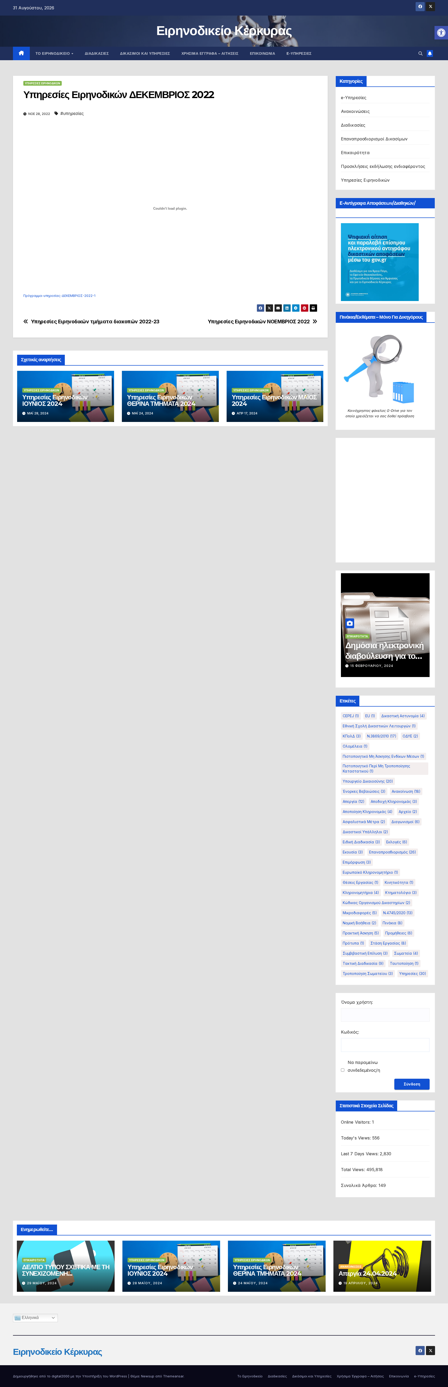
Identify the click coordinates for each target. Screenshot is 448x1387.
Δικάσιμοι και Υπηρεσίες (145, 53)
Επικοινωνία (262, 53)
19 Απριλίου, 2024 (361, 1283)
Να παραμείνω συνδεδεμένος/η (364, 1066)
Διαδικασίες (97, 53)
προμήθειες (398, 933)
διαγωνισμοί (405, 821)
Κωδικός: (350, 1032)
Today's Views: (356, 1137)
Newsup (147, 1376)
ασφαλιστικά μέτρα (364, 821)
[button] (441, 32)
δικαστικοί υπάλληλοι (365, 832)
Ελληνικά (30, 1317)
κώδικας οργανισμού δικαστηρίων (376, 902)
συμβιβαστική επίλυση (365, 953)
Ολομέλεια (355, 746)
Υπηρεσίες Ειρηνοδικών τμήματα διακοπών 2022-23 (95, 322)
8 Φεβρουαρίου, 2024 (371, 666)
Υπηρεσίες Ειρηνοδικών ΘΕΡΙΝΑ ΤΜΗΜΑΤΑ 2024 (161, 400)
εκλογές (396, 842)
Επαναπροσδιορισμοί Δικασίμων (374, 138)
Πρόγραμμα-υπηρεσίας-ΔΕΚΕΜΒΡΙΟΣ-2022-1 (59, 296)
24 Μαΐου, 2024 (253, 1283)
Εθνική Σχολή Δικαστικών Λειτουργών (379, 726)
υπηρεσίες (412, 973)
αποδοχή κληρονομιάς (394, 801)
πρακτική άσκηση (361, 933)
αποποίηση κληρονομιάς (368, 811)
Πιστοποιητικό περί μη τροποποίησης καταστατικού (376, 768)
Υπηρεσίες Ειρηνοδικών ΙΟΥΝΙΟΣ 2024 (54, 400)
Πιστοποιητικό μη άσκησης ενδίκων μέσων (383, 756)
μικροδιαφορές (360, 913)
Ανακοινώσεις (355, 111)
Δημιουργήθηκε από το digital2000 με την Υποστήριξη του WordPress (70, 1376)
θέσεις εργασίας (361, 882)
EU (370, 716)
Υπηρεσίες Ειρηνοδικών (42, 83)
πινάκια (393, 923)
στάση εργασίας (388, 943)
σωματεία (406, 953)
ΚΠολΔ (352, 736)
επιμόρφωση (357, 862)
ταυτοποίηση (404, 963)
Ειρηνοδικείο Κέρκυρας (224, 30)
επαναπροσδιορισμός (392, 852)
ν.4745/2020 (398, 913)
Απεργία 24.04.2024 (367, 1273)
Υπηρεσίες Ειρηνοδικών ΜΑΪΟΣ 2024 (274, 400)
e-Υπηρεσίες (299, 53)
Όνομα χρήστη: (357, 1002)
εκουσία (353, 852)
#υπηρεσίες (72, 113)
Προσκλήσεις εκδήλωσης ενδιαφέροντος (383, 166)
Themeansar (173, 1376)
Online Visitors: (356, 1122)
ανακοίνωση (406, 791)
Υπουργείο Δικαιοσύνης (368, 781)
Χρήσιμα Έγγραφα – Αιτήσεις (210, 53)
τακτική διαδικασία (363, 963)
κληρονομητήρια (361, 892)
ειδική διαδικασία (361, 842)
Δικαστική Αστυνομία (403, 716)
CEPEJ (351, 716)
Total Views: (354, 1169)
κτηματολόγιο (401, 892)
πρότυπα (353, 943)
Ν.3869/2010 (381, 736)
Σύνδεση (412, 1084)
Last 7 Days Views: (360, 1153)
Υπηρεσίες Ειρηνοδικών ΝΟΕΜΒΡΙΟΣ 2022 (259, 322)
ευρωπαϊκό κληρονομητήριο (370, 872)
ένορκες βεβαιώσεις (364, 791)
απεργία (354, 801)
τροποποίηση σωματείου (368, 973)
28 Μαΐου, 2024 (147, 1283)
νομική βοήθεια (359, 923)
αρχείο (408, 811)
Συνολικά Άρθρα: (360, 1185)
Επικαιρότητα (355, 152)
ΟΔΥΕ (410, 736)
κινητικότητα (399, 882)
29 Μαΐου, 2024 (42, 1283)
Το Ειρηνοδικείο (53, 53)
